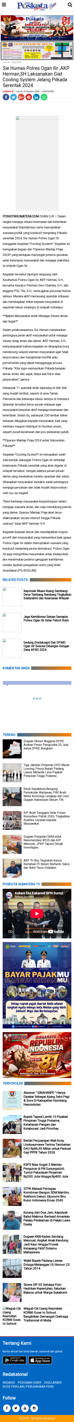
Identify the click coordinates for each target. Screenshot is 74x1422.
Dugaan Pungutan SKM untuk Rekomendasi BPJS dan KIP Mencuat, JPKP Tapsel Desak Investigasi (43, 842)
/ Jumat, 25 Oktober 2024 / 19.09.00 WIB (34, 91)
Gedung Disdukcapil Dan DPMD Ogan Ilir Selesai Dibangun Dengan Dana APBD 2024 (46, 646)
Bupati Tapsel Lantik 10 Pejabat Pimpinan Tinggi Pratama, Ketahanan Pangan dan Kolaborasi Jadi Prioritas (46, 1122)
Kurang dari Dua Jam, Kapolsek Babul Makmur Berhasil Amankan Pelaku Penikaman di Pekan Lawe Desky (47, 1218)
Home (6, 62)
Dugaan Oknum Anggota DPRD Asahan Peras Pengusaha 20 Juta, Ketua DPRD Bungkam (46, 744)
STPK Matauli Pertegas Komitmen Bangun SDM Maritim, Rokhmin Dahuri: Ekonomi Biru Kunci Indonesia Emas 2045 (46, 1194)
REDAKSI (9, 1382)
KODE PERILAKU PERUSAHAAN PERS (28, 1386)
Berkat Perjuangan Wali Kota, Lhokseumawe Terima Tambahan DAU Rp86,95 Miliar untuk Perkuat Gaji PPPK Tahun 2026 (47, 1146)
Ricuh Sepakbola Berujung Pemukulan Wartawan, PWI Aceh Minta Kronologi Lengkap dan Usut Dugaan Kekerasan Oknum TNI (46, 794)
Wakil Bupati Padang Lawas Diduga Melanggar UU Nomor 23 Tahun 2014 (47, 1264)
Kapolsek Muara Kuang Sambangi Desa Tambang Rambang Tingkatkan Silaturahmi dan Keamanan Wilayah (47, 594)
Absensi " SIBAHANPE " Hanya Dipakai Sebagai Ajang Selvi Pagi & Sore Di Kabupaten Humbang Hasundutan (46, 1098)
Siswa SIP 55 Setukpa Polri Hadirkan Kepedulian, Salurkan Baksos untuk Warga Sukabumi (45, 1288)
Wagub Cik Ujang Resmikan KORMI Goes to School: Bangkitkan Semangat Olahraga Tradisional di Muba (46, 1314)
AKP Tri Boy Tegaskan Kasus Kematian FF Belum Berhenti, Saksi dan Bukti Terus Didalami (47, 864)
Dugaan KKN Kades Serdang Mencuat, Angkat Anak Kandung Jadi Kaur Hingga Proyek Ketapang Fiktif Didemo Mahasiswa (46, 1244)
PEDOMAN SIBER (29, 1382)
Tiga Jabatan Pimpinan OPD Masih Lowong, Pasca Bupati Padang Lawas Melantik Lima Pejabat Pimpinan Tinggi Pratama (46, 770)
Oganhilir (16, 62)
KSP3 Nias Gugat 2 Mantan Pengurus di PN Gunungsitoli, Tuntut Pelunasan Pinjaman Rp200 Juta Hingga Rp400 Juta (46, 1170)
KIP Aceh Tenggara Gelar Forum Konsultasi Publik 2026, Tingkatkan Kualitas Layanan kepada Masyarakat (47, 818)
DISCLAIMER (53, 1382)
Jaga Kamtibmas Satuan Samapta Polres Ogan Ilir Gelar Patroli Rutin (46, 618)
